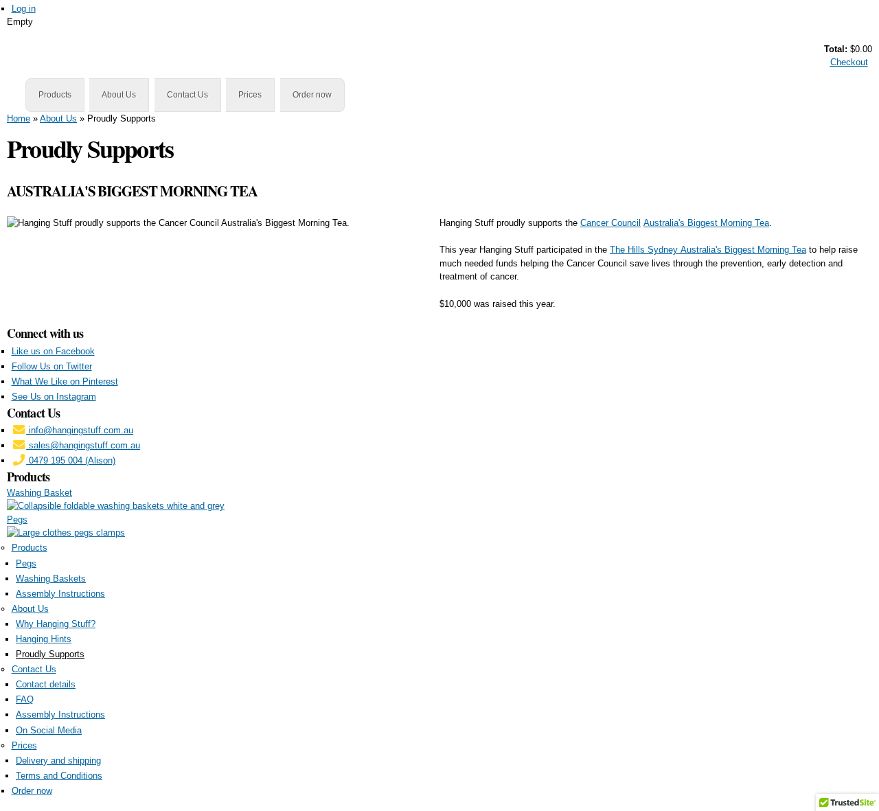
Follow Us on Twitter (52, 366)
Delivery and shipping (58, 760)
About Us (119, 95)
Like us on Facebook (53, 351)
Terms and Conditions (59, 775)
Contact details (46, 684)
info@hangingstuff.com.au (79, 430)
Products (54, 95)
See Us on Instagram (54, 396)
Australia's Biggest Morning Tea (706, 223)
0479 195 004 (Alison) (70, 460)
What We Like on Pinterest (65, 381)
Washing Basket (39, 493)
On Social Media (49, 730)
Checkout (849, 62)
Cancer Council (610, 223)
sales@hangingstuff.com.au (83, 445)
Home (18, 118)
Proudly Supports (50, 654)
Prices (250, 95)
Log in (24, 8)
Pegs (17, 519)
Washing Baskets (51, 578)
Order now (312, 95)
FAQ (25, 699)
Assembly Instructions (60, 594)
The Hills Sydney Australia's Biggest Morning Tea (708, 249)
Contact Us (187, 95)
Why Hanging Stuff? (55, 624)
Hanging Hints (43, 639)
